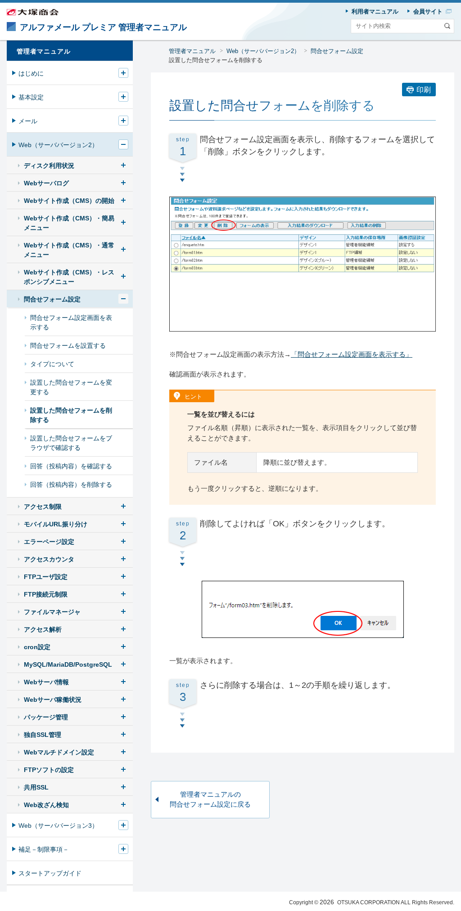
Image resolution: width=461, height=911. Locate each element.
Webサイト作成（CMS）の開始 (69, 200)
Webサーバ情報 (46, 682)
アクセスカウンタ (49, 559)
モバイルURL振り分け (55, 524)
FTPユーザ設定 (46, 576)
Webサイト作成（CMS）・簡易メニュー (69, 223)
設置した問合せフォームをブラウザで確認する (71, 443)
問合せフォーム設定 (337, 51)
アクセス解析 (43, 629)
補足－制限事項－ (43, 849)
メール (27, 121)
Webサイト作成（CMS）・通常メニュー (69, 250)
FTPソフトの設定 (49, 769)
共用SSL (36, 787)
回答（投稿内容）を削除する (71, 484)
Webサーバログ (46, 183)
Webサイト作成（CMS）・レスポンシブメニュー (69, 277)
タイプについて (52, 364)
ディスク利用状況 (49, 165)
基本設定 (31, 97)
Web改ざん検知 (46, 804)
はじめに (31, 73)
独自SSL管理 (42, 734)
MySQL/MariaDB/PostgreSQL (68, 664)
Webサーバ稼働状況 (52, 699)
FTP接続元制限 (46, 594)
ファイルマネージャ (52, 611)
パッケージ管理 (46, 717)
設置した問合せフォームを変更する (71, 387)
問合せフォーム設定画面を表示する (71, 322)
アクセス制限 (43, 506)
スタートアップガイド (49, 873)
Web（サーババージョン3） (58, 825)
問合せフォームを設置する (68, 345)
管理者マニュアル (192, 51)
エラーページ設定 (49, 541)
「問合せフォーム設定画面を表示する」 (351, 354)
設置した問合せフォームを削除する (71, 415)
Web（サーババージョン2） (263, 51)
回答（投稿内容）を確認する (71, 466)
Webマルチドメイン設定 (59, 752)
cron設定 (37, 647)
